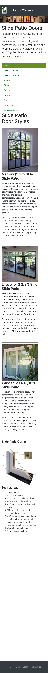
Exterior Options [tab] (11, 75)
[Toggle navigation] (42, 10)
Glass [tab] (6, 85)
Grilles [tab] (7, 90)
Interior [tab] (7, 80)
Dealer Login (22, 667)
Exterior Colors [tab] (11, 70)
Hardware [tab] (8, 95)
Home (9, 667)
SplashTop (36, 667)
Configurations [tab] (11, 110)
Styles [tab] (6, 65)
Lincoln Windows (23, 10)
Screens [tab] (7, 100)
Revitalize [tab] (8, 105)
